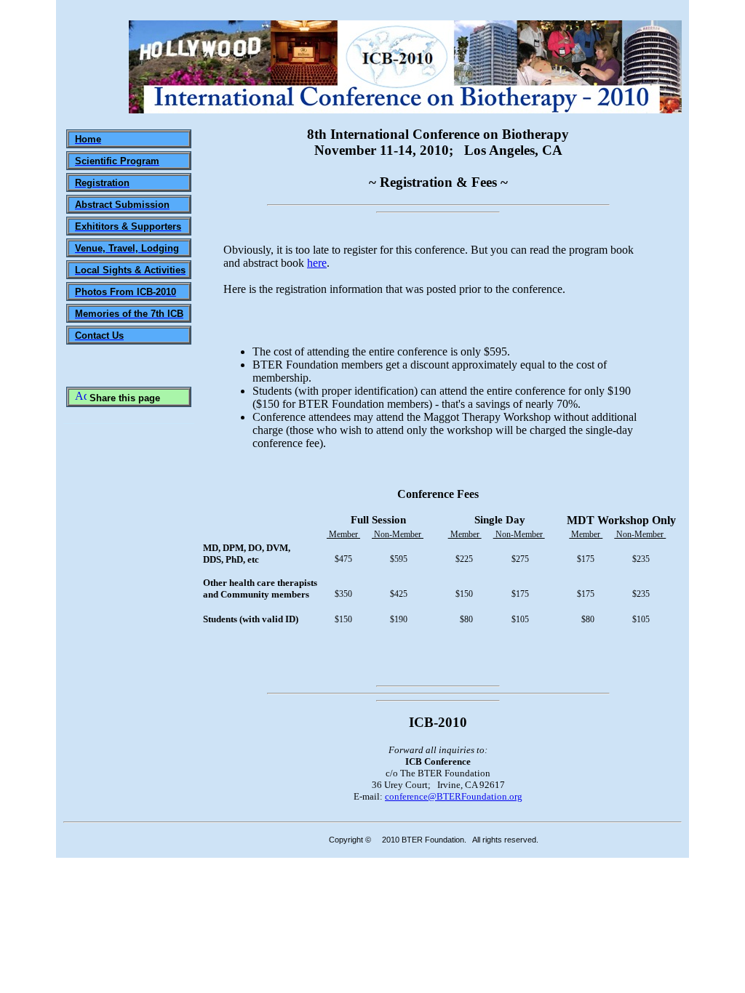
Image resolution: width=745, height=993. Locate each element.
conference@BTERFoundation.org (453, 796)
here (317, 263)
